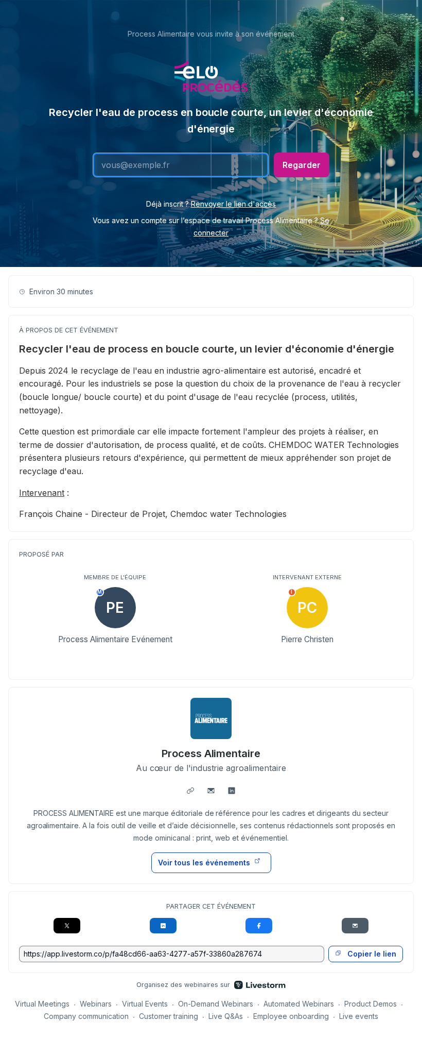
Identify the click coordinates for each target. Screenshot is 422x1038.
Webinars (96, 1003)
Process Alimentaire (211, 753)
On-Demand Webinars (215, 1003)
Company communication (86, 1016)
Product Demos (370, 1003)
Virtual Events (145, 1003)
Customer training (168, 1016)
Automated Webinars (298, 1003)
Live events (358, 1016)
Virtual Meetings (42, 1003)
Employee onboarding (291, 1016)
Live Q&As (225, 1016)
